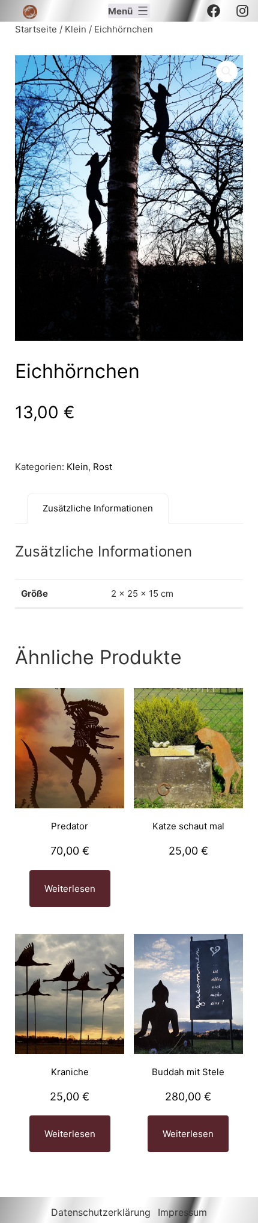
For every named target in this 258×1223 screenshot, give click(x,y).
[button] (227, 71)
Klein (75, 29)
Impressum (182, 1212)
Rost (102, 466)
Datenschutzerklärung (101, 1212)
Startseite (36, 29)
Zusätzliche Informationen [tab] (98, 508)
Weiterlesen (69, 888)
